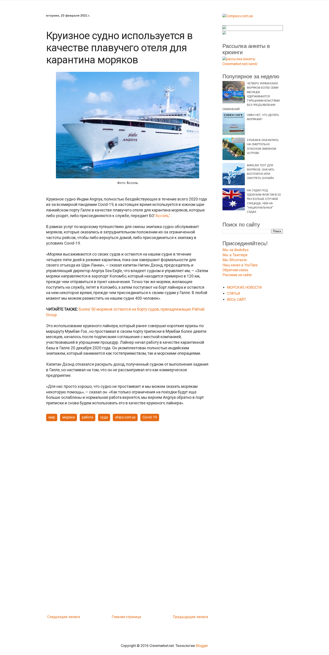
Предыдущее (184, 617)
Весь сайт (236, 299)
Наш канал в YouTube (240, 265)
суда (104, 417)
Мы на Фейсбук (235, 250)
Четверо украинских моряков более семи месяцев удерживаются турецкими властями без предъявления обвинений (251, 96)
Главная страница (126, 617)
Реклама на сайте (237, 275)
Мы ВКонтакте (234, 260)
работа (87, 417)
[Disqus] (127, 554)
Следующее (57, 617)
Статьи (233, 293)
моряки (68, 417)
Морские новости (244, 287)
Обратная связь (235, 270)
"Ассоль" (162, 215)
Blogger (202, 646)
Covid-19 (150, 417)
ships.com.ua (125, 417)
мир (51, 417)
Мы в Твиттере (235, 255)
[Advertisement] (127, 459)
